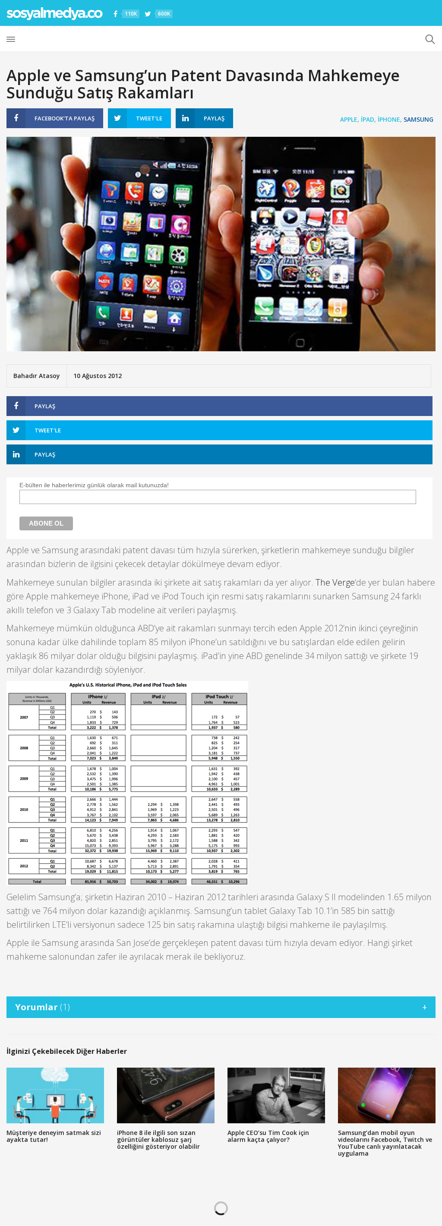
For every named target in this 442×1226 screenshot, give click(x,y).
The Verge (335, 582)
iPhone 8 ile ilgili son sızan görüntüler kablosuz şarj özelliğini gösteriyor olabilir (158, 1139)
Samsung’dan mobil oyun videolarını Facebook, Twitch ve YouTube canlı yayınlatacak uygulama (385, 1142)
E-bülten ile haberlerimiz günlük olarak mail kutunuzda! (94, 485)
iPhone (389, 119)
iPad (367, 119)
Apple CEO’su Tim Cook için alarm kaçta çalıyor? (268, 1136)
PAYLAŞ (65, 118)
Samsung (418, 119)
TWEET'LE (149, 118)
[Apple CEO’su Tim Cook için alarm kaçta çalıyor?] (276, 1095)
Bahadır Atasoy (36, 376)
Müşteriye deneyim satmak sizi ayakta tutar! (53, 1136)
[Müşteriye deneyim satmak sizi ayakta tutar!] (55, 1095)
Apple (348, 119)
